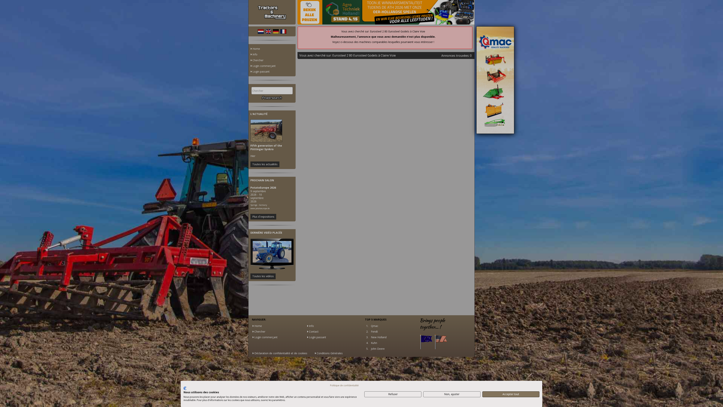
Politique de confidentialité (344, 385)
